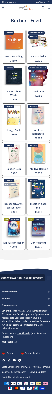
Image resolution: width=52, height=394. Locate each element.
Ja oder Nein (14, 168)
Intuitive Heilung (38, 168)
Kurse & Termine (41, 366)
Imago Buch (14, 130)
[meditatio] (38, 76)
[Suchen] (43, 7)
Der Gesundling (14, 56)
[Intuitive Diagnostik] (38, 115)
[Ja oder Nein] (13, 154)
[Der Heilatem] (38, 227)
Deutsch (11, 353)
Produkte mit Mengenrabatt (16, 377)
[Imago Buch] (13, 115)
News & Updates (37, 371)
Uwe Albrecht (23, 333)
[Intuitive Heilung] (38, 154)
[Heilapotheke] (38, 41)
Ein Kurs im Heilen (13, 242)
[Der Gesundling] (13, 41)
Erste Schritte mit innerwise (16, 366)
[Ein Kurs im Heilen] (13, 227)
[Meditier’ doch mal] (38, 188)
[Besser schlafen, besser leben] (13, 188)
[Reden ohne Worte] (13, 76)
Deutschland (31, 353)
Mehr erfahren (9, 341)
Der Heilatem (38, 242)
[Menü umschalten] (3, 7)
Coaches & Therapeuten (14, 371)
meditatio (38, 91)
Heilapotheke (38, 56)
